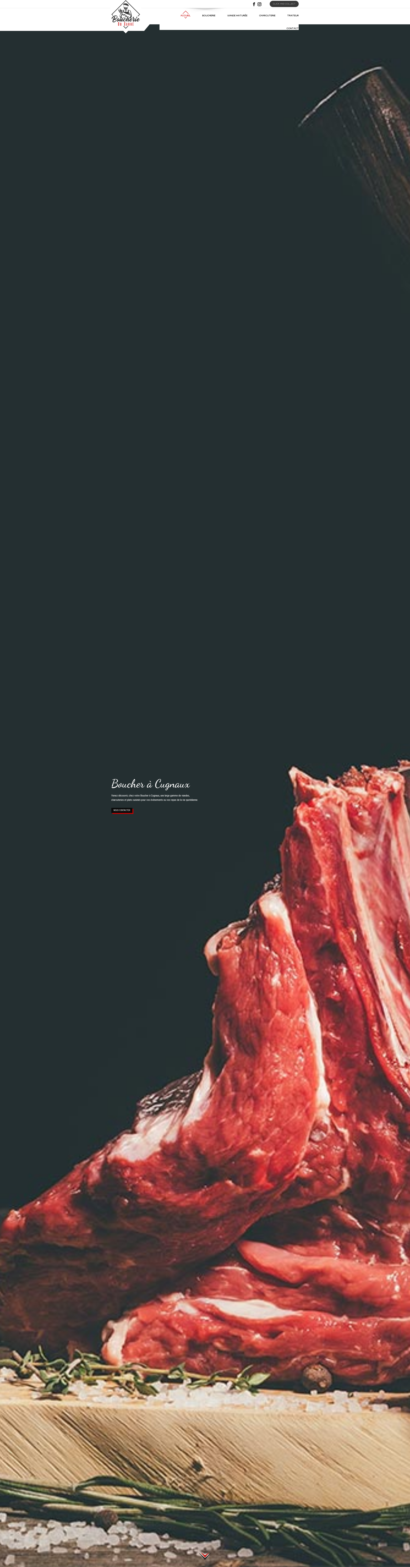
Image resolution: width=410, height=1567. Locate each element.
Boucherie (208, 16)
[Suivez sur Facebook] (254, 4)
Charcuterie (267, 16)
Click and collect (284, 4)
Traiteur (293, 16)
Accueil (185, 16)
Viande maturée (237, 16)
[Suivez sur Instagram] (259, 4)
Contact (293, 28)
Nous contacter (122, 810)
